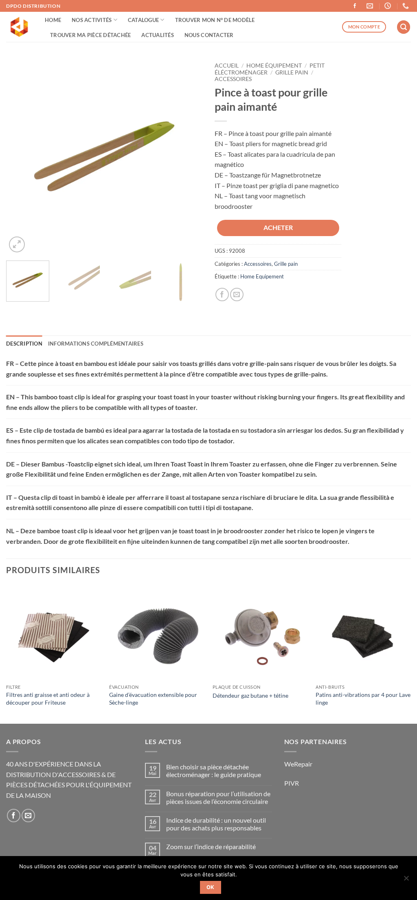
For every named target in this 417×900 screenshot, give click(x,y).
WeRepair (298, 764)
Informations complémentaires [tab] (95, 343)
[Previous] (20, 156)
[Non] (406, 880)
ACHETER (278, 227)
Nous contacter (209, 35)
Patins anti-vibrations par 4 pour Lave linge (363, 698)
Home (53, 20)
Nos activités (92, 20)
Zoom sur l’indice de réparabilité (211, 846)
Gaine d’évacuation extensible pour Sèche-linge (153, 698)
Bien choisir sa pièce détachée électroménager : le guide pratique (213, 770)
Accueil (227, 65)
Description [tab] (24, 343)
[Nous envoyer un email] (28, 815)
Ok (210, 887)
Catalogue (143, 20)
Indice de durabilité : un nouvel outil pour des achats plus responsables (216, 824)
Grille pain (291, 72)
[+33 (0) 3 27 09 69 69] (406, 6)
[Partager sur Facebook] (222, 294)
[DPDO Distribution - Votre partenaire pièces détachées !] (19, 26)
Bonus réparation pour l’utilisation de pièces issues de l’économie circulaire (218, 797)
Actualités (157, 35)
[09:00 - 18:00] (388, 6)
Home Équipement (274, 65)
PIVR (291, 783)
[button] (403, 27)
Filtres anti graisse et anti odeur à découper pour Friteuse (48, 698)
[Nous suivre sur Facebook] (354, 6)
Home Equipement (262, 276)
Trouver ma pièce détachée (90, 35)
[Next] (188, 156)
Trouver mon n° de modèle (215, 20)
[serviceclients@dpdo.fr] (371, 6)
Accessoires (233, 79)
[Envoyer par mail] (237, 294)
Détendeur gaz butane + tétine (250, 695)
